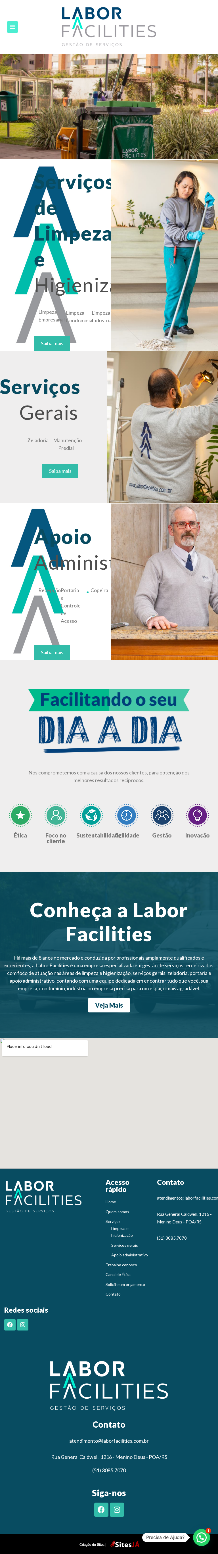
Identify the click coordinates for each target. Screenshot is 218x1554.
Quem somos (117, 1211)
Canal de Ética (118, 1274)
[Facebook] (10, 1324)
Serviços (113, 1221)
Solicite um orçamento (125, 1284)
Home (111, 1201)
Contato (113, 1294)
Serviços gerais (124, 1245)
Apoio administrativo (129, 1254)
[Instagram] (22, 1324)
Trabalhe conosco (121, 1264)
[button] (52, 343)
